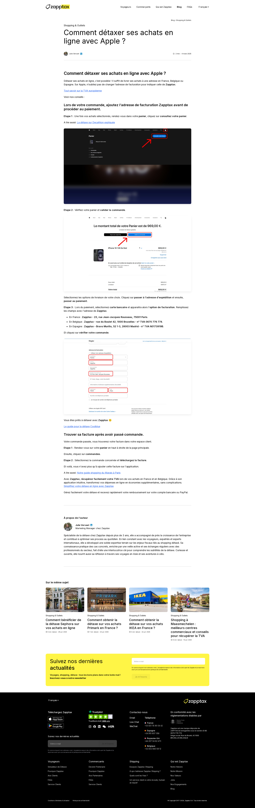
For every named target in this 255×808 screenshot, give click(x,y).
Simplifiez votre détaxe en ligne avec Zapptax (89, 486)
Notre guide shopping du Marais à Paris (98, 472)
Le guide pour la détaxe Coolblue (82, 426)
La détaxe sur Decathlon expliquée (96, 122)
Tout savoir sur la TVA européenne (83, 90)
